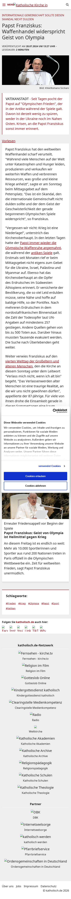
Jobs (18, 886)
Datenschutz (48, 886)
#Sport (55, 603)
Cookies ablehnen (35, 485)
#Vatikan (11, 608)
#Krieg (22, 603)
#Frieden (11, 603)
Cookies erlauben (35, 476)
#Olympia (33, 603)
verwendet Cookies (49, 466)
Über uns (8, 886)
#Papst (45, 603)
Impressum (31, 886)
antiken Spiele (41, 252)
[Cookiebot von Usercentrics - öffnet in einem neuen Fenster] (52, 411)
